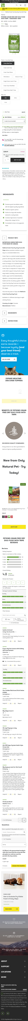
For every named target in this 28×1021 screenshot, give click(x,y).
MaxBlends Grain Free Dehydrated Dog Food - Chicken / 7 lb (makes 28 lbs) (13, 509)
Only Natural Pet (9, 1019)
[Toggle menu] (25, 4)
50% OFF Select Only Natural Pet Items (16, 0)
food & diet (7, 894)
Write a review (5, 26)
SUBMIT (25, 989)
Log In (7, 156)
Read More (8, 909)
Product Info (13, 238)
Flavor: (3, 60)
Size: (2, 94)
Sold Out (14, 401)
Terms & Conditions (15, 1006)
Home (2, 12)
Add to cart (14, 527)
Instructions (13, 321)
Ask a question (14, 26)
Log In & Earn (6, 359)
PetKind (3, 14)
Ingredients (12, 313)
